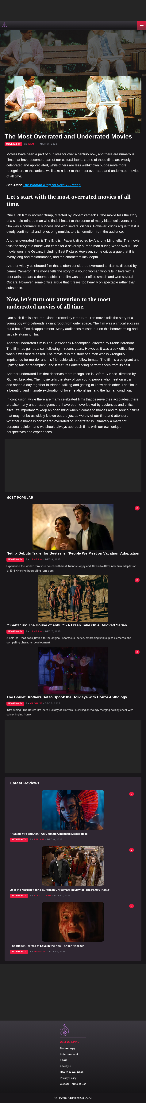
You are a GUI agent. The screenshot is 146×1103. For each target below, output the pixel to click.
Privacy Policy (68, 1077)
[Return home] (5, 25)
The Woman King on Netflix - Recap (52, 185)
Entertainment (69, 1054)
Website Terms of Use (73, 1083)
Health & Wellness (71, 1071)
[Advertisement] (38, 9)
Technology (67, 1048)
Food (63, 1059)
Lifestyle (65, 1065)
